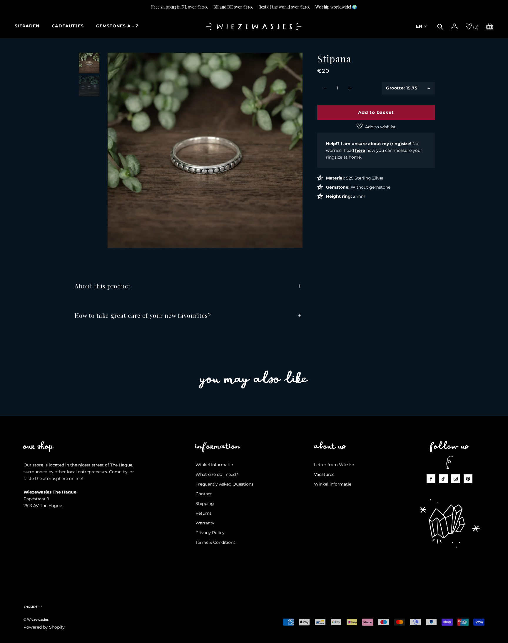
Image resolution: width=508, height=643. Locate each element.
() (475, 27)
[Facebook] (431, 478)
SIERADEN (27, 26)
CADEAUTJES (68, 26)
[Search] (440, 26)
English (30, 607)
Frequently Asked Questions (224, 484)
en (419, 26)
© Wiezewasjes (36, 619)
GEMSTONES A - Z (117, 26)
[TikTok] (443, 478)
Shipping (204, 503)
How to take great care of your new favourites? (143, 315)
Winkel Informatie (214, 464)
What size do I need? (216, 474)
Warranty (204, 523)
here (360, 150)
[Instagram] (456, 478)
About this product (103, 286)
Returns (203, 513)
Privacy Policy (210, 532)
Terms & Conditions (215, 542)
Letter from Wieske (334, 464)
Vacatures (324, 474)
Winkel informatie (332, 484)
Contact (203, 493)
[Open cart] (489, 26)
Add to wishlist (380, 126)
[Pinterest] (468, 478)
